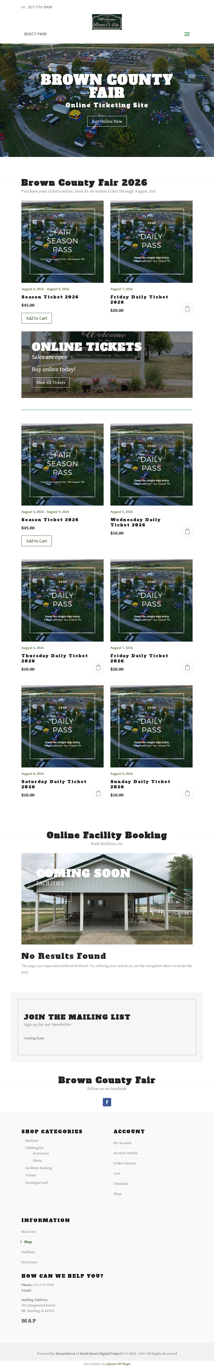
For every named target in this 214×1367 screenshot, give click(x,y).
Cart (117, 1173)
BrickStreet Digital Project (101, 1353)
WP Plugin (123, 1364)
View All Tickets (50, 382)
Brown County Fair (107, 86)
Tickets (30, 1175)
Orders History (125, 1163)
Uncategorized (36, 1182)
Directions (29, 1262)
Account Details (126, 1152)
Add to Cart (36, 318)
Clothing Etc (34, 1147)
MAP (29, 1321)
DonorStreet (65, 1353)
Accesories (41, 1153)
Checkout (121, 1183)
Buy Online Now (107, 121)
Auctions (32, 1140)
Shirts (37, 1160)
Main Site (28, 1231)
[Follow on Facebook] (107, 1102)
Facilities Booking (38, 1167)
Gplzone (111, 1364)
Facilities (28, 1251)
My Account (123, 1142)
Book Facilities (54, 896)
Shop (117, 1193)
